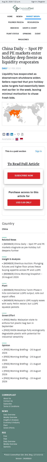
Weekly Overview (10, 417)
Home (10, 16)
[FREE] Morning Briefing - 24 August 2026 (21, 358)
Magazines (23, 39)
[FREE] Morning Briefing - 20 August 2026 (21, 373)
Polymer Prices (15, 22)
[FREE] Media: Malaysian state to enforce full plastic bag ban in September (19, 323)
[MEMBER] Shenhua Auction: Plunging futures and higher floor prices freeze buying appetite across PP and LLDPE (22, 266)
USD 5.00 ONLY (23, 202)
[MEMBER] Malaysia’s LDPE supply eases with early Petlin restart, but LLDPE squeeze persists (23, 303)
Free (5, 436)
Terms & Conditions (11, 406)
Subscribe (8, 404)
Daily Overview (9, 415)
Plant (6, 425)
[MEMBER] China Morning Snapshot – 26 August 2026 (22, 276)
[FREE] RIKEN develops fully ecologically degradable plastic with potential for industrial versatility (23, 333)
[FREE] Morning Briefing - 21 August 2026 (21, 366)
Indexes (14, 28)
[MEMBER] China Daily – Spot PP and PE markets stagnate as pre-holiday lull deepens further (23, 247)
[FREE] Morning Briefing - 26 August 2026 (21, 351)
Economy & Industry (12, 422)
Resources (32, 22)
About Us (7, 398)
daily (4, 68)
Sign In (34, 2)
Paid (5, 439)
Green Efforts (9, 428)
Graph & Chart (30, 28)
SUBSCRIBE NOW (24, 175)
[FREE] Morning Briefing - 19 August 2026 (21, 380)
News (19, 16)
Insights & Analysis (11, 420)
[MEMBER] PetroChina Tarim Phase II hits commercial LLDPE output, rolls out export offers (23, 293)
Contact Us (8, 401)
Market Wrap (32, 16)
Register (41, 2)
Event (37, 33)
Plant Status (13, 33)
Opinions (27, 33)
